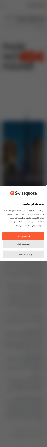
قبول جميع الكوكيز (23, 236)
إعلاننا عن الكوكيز (21, 226)
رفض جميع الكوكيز (23, 244)
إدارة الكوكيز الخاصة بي (23, 254)
